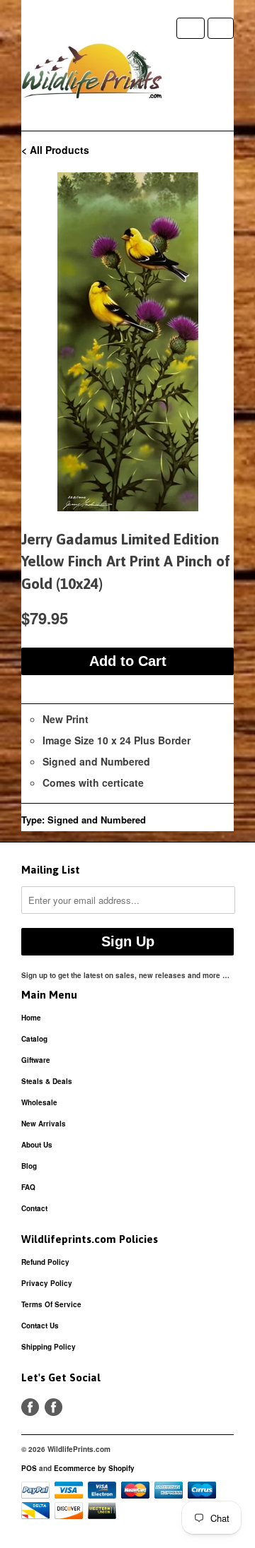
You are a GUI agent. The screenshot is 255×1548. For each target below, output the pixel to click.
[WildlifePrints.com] (92, 74)
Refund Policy (45, 1262)
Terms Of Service (51, 1304)
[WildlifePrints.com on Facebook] (53, 1407)
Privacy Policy (46, 1283)
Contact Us (40, 1325)
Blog (29, 1166)
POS (29, 1468)
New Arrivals (43, 1124)
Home (31, 1018)
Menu (190, 28)
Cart (221, 28)
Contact (34, 1208)
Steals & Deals (46, 1081)
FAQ (28, 1187)
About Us (36, 1145)
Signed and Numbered (96, 819)
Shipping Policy (48, 1347)
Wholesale (39, 1102)
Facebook (30, 1407)
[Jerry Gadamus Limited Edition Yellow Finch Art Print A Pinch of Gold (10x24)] (127, 341)
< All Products (55, 150)
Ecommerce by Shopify (94, 1468)
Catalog (34, 1039)
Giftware (35, 1060)
